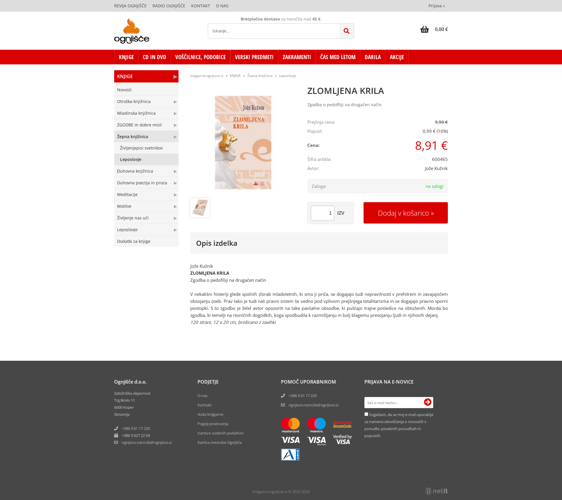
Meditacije (127, 194)
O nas (222, 5)
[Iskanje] (346, 31)
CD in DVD (154, 57)
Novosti (124, 89)
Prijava (437, 5)
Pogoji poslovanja (213, 423)
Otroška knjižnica (134, 101)
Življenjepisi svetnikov (141, 148)
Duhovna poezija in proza (142, 182)
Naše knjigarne (210, 414)
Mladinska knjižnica (136, 113)
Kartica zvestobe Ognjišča (220, 442)
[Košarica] (434, 29)
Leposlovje (130, 159)
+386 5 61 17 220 (136, 428)
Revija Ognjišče (130, 5)
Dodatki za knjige (133, 241)
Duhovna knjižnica (135, 171)
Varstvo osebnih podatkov (221, 433)
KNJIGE (126, 57)
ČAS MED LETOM (338, 57)
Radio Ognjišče (169, 5)
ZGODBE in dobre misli (139, 125)
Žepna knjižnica (132, 136)
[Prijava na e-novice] (427, 402)
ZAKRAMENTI (297, 57)
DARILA (373, 57)
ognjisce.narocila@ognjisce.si (313, 405)
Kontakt (200, 5)
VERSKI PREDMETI (254, 57)
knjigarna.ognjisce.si (206, 75)
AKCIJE (397, 57)
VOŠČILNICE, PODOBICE (200, 57)
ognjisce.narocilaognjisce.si (147, 442)
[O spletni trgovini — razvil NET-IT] (437, 491)
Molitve (124, 206)
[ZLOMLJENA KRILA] (243, 142)
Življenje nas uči (133, 218)
